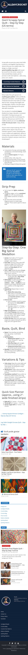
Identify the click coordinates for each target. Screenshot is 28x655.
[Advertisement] (14, 45)
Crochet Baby (4, 511)
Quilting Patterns (13, 17)
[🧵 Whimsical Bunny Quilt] (14, 480)
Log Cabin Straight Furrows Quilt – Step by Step (13, 423)
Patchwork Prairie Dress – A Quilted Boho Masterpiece (18, 572)
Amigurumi (3, 506)
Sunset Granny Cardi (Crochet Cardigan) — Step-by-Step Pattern (18, 565)
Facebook (3, 618)
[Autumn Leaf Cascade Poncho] (6, 579)
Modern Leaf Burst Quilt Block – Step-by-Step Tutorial (13, 473)
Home (2, 611)
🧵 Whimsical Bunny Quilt (10, 494)
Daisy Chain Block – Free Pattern (12, 452)
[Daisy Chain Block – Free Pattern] (14, 437)
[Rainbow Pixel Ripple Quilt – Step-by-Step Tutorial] (14, 530)
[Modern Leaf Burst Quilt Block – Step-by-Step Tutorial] (14, 458)
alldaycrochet (15, 28)
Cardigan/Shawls (5, 508)
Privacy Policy (4, 616)
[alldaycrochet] (2, 11)
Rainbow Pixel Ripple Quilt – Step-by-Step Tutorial (12, 549)
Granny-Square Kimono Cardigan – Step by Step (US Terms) (12, 415)
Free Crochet (4, 515)
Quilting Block (5, 17)
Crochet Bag (4, 513)
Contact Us (3, 614)
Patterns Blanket (5, 518)
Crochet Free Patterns (6, 629)
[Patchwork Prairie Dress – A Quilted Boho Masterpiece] (6, 571)
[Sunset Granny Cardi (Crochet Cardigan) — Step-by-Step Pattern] (6, 563)
